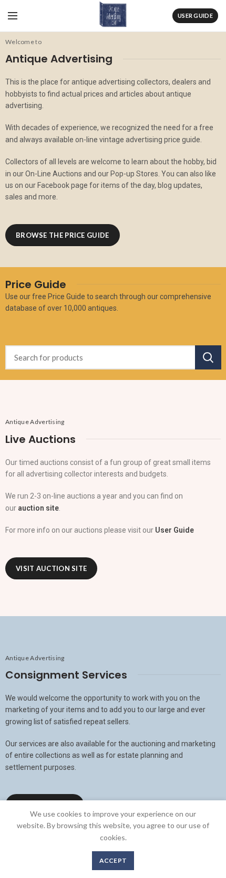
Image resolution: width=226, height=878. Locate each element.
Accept (113, 860)
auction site (38, 508)
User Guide (195, 15)
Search (208, 357)
